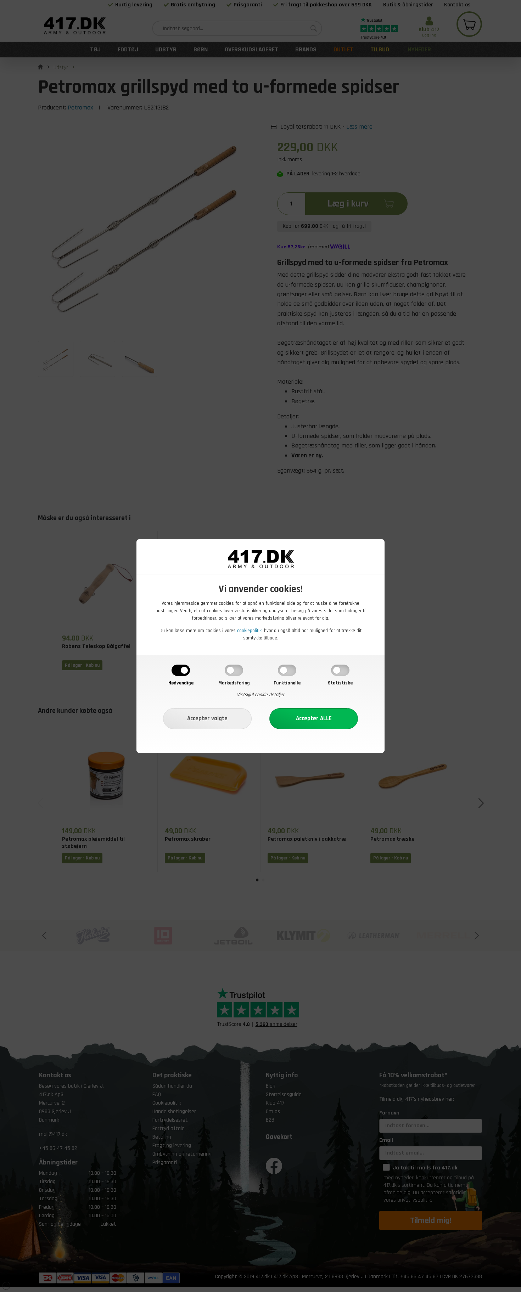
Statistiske (340, 683)
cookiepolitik (249, 630)
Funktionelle (287, 683)
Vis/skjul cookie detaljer (261, 695)
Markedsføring (234, 683)
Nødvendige (181, 683)
